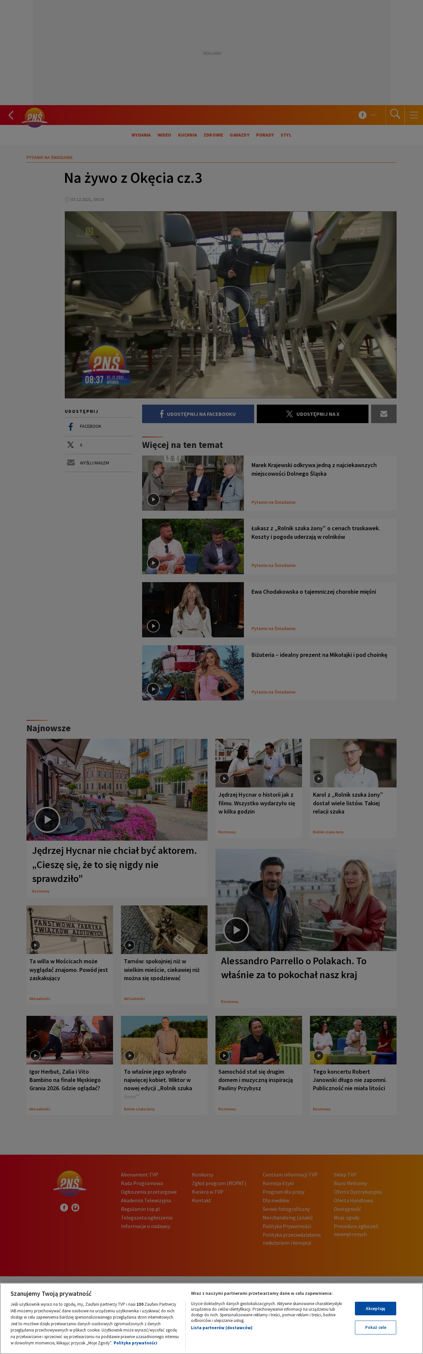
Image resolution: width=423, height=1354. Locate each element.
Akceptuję (375, 1308)
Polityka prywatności (135, 1343)
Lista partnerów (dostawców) (221, 1328)
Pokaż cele (375, 1327)
